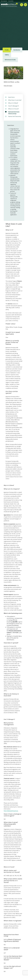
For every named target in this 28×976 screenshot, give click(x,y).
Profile (7, 50)
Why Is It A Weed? (13, 103)
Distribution (16, 50)
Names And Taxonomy (14, 116)
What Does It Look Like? (15, 100)
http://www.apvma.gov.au (11, 810)
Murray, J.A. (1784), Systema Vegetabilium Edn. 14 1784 (14, 38)
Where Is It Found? (13, 108)
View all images (8, 85)
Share (4, 24)
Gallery (7, 54)
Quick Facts (11, 97)
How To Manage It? (13, 106)
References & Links (10, 59)
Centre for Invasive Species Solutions (11, 6)
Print (9, 24)
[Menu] (25, 4)
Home (7, 22)
